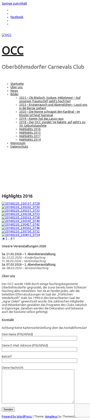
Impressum (17, 143)
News (14, 90)
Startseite (17, 83)
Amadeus (51, 416)
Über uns (16, 87)
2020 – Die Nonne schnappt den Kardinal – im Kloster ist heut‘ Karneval (49, 113)
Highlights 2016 (30, 129)
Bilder (14, 94)
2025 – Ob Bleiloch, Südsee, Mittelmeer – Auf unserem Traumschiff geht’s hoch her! (50, 99)
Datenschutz (19, 146)
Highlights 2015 (30, 132)
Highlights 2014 (30, 139)
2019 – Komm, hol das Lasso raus (41, 118)
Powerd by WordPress (17, 416)
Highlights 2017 (30, 136)
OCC (13, 50)
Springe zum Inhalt (14, 3)
